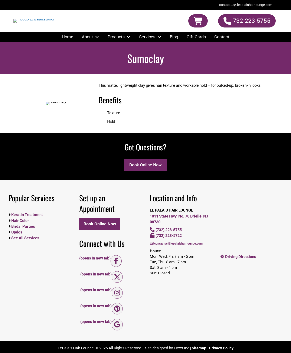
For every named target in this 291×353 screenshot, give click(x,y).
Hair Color (19, 220)
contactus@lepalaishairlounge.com (178, 243)
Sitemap (199, 348)
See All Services (24, 238)
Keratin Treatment (26, 214)
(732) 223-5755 (168, 230)
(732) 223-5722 (168, 235)
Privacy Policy (221, 348)
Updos (16, 232)
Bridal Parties (22, 226)
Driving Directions (240, 256)
